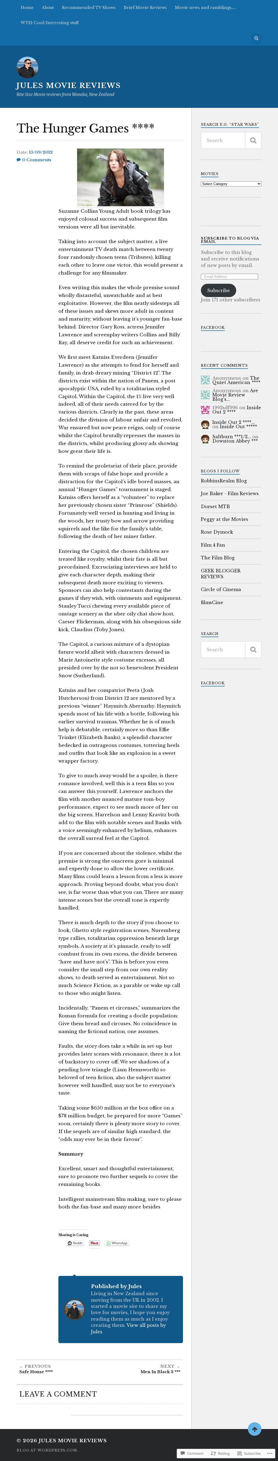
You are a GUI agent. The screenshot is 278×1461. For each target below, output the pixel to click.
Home (27, 7)
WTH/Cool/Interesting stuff (50, 22)
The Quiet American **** (236, 380)
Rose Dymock (217, 532)
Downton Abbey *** (235, 441)
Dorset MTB (215, 506)
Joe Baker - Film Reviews (230, 493)
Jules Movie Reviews (69, 85)
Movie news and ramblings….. (205, 7)
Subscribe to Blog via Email (230, 240)
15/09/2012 (41, 152)
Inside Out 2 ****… (233, 422)
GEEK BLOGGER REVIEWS (220, 573)
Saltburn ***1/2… (231, 436)
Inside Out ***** (238, 426)
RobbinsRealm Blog (224, 480)
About (48, 7)
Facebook (213, 327)
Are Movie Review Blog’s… (235, 395)
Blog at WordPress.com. (47, 1450)
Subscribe (218, 290)
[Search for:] (231, 140)
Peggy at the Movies (224, 519)
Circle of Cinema (221, 589)
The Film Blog (218, 557)
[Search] (256, 38)
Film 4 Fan (213, 545)
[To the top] (254, 1429)
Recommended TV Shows (89, 7)
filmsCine (212, 602)
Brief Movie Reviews (145, 7)
